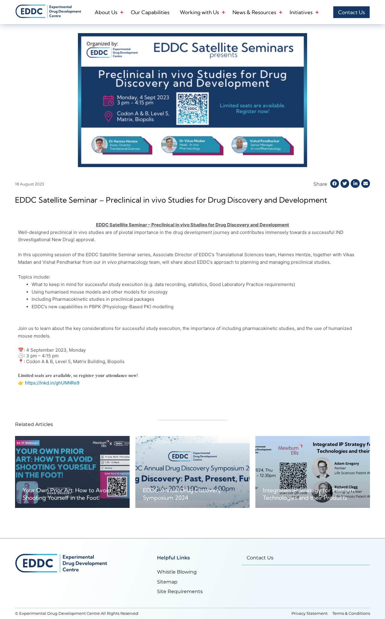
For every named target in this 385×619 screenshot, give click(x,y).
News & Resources (254, 12)
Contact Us (260, 558)
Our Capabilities (150, 12)
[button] (334, 183)
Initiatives (301, 12)
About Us (106, 12)
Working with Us (199, 12)
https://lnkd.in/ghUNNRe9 (52, 383)
